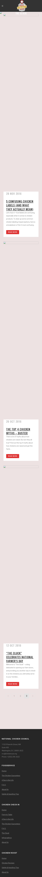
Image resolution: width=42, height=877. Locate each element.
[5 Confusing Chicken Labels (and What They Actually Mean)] (21, 103)
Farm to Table (7, 815)
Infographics (7, 838)
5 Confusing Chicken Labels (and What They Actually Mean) (19, 205)
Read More (12, 232)
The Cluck (5, 833)
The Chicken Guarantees (11, 776)
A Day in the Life (8, 780)
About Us (5, 789)
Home (4, 771)
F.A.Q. (4, 785)
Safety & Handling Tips (10, 794)
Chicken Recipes (8, 863)
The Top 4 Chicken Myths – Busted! (18, 431)
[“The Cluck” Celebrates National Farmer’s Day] (21, 554)
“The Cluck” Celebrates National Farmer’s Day (19, 657)
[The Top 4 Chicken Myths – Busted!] (21, 330)
